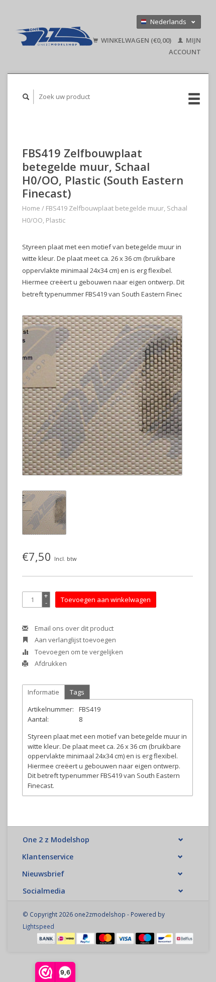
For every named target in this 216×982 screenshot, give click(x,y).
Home (31, 208)
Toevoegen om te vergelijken (78, 651)
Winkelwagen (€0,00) (136, 40)
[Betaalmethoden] (47, 937)
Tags (77, 692)
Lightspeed (38, 926)
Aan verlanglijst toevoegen (74, 639)
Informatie (43, 692)
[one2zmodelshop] (53, 37)
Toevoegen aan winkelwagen (106, 599)
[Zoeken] (26, 96)
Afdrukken (50, 663)
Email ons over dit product (73, 628)
